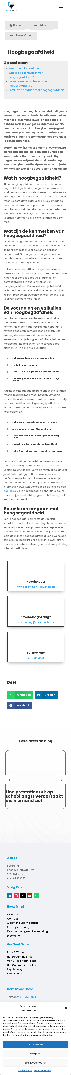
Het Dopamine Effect (20, 956)
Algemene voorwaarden (22, 923)
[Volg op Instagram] (16, 895)
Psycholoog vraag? (36, 617)
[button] (66, 1008)
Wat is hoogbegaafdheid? (26, 68)
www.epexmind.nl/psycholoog (36, 587)
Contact (12, 918)
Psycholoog (36, 581)
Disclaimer (14, 935)
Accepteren (35, 1044)
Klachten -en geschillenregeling (27, 931)
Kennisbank (14, 973)
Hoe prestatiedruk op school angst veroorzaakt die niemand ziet (34, 796)
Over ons (12, 914)
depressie (10, 491)
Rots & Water (15, 952)
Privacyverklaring (18, 927)
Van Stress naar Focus (21, 961)
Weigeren (36, 1053)
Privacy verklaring (42, 1070)
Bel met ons (36, 652)
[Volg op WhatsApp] (36, 895)
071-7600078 (27, 997)
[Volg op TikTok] (23, 895)
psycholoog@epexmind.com (35, 622)
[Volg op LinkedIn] (9, 895)
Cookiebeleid (25, 1070)
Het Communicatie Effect (23, 965)
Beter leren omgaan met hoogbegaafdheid (37, 90)
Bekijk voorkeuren (36, 1062)
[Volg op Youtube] (29, 895)
